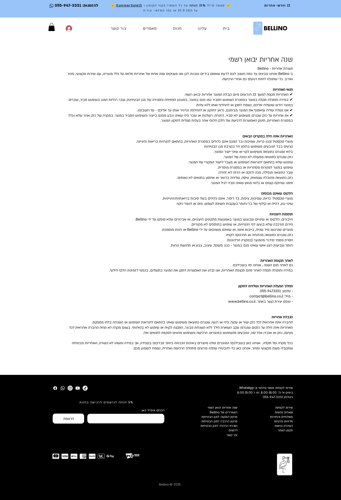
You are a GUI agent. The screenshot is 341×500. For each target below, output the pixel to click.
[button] (51, 27)
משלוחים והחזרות (281, 417)
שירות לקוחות (284, 408)
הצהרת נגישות (284, 426)
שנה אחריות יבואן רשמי (222, 408)
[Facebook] (55, 388)
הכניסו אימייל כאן (153, 410)
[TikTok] (85, 388)
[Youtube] (77, 388)
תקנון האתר (285, 430)
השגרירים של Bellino (223, 412)
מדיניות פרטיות (283, 421)
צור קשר (232, 435)
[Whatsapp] (62, 388)
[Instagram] (70, 388)
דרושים (233, 430)
